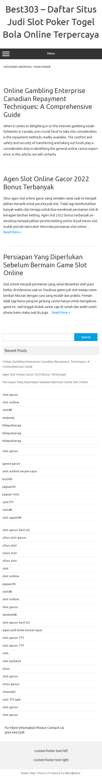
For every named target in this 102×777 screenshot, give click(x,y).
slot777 (8, 502)
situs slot (9, 545)
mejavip (8, 417)
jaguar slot (10, 494)
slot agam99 (11, 517)
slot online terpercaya (19, 471)
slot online (10, 402)
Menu (51, 53)
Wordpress (72, 773)
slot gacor (10, 394)
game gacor (11, 463)
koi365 (7, 479)
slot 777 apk (11, 699)
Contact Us (55, 728)
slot (5, 568)
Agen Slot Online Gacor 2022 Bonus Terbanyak (34, 374)
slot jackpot (11, 661)
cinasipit (9, 691)
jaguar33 (9, 486)
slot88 (7, 409)
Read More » (12, 232)
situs (6, 668)
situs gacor (11, 684)
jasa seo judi (14, 732)
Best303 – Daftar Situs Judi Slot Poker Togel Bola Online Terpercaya (51, 21)
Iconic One (28, 773)
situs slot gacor (14, 537)
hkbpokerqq (11, 425)
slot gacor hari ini (16, 530)
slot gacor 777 (13, 637)
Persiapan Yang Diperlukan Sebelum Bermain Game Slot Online (45, 264)
